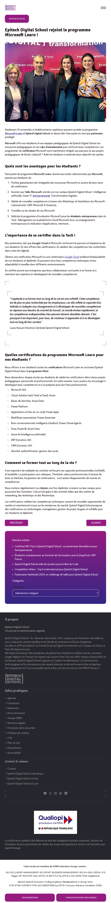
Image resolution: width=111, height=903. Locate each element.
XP (20, 876)
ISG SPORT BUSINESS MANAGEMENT (59, 872)
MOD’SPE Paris (30, 876)
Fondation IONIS (93, 885)
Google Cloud (71, 256)
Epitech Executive (35, 881)
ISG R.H (83, 872)
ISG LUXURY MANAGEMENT (24, 872)
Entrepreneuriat (41, 195)
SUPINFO (26, 885)
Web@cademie (70, 881)
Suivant (96, 522)
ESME (78, 876)
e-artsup (82, 881)
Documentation (30, 897)
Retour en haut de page (101, 888)
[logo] (10, 8)
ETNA (18, 885)
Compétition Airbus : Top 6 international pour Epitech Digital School (51, 569)
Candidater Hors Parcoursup (81, 897)
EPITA (42, 876)
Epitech (21, 881)
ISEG (90, 872)
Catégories (18, 587)
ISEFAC (97, 872)
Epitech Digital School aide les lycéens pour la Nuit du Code (46, 564)
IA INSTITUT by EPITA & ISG (60, 876)
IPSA (84, 876)
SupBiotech (94, 876)
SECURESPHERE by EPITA (51, 885)
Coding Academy (53, 881)
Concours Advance (75, 885)
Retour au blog (17, 18)
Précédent (16, 522)
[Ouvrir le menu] (103, 8)
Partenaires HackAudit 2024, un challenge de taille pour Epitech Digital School (56, 574)
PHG (34, 885)
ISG (7, 872)
